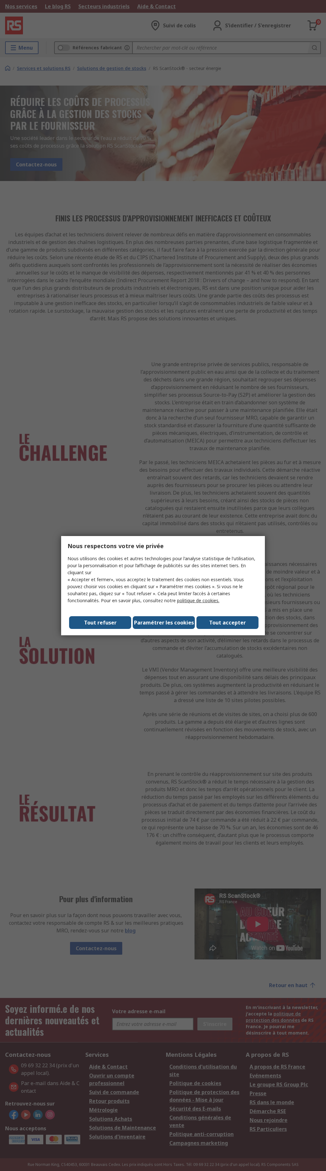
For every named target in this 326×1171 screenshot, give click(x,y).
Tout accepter (227, 622)
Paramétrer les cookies (164, 622)
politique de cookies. (198, 600)
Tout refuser (100, 622)
